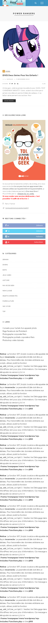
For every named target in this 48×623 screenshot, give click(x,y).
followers (39, 225)
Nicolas (10, 79)
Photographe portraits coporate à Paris (18, 337)
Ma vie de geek (8, 285)
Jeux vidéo (7, 275)
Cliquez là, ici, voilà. (25, 194)
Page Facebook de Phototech (15, 331)
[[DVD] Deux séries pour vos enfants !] (24, 46)
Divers (5, 265)
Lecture (6, 280)
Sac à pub (6, 306)
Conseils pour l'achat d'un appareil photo (20, 328)
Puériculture (8, 301)
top (4, 311)
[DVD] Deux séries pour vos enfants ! (20, 75)
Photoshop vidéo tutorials (13, 340)
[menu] (42, 3)
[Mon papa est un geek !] (14, 3)
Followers (39, 236)
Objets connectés (10, 296)
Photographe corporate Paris (14, 334)
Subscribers (38, 242)
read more (9, 100)
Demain (5, 259)
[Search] (35, 3)
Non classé (7, 291)
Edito (5, 270)
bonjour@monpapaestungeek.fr (17, 208)
